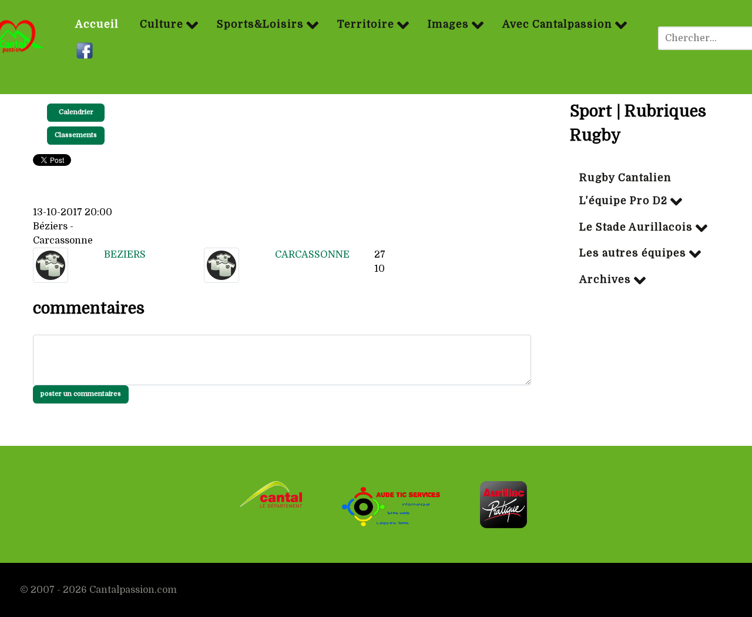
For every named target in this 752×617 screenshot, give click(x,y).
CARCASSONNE (312, 254)
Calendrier (76, 112)
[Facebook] (86, 51)
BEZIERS (125, 254)
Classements (76, 135)
